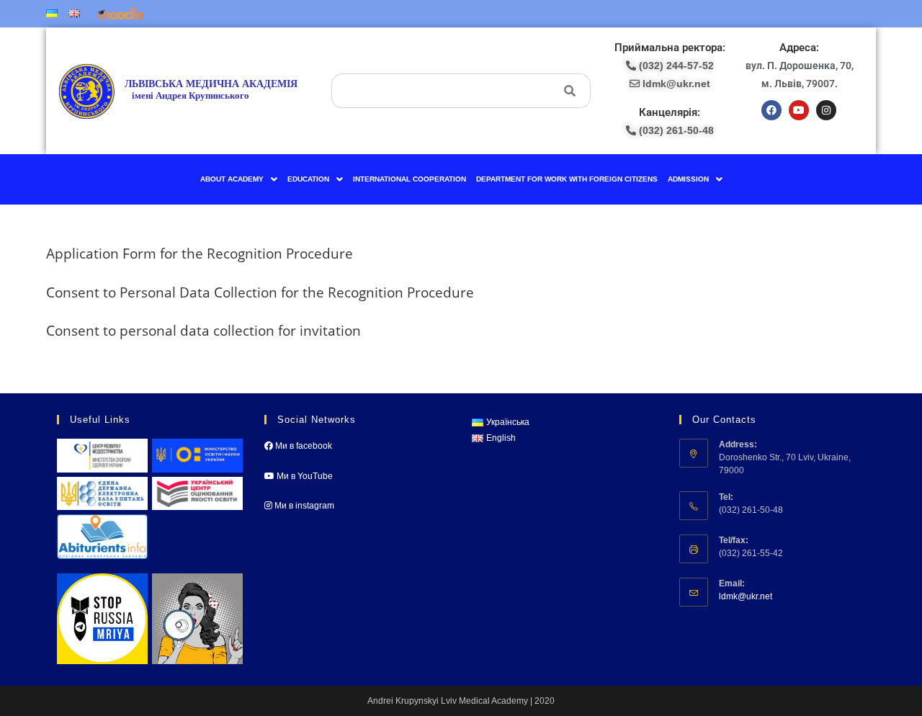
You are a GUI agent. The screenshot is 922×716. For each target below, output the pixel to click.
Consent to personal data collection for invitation (203, 330)
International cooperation (409, 179)
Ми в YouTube (303, 476)
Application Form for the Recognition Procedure (199, 253)
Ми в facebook (302, 446)
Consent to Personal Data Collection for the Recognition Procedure (260, 292)
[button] (238, 179)
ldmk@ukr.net (745, 596)
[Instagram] (826, 110)
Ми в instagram (303, 506)
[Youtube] (799, 110)
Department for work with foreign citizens (567, 179)
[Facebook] (771, 110)
